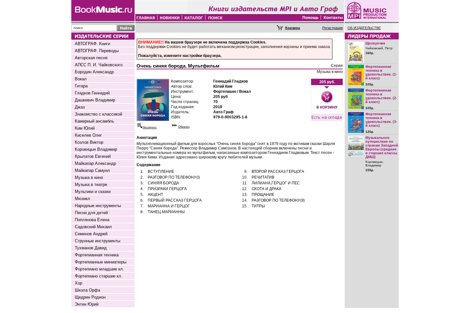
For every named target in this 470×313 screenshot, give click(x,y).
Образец (184, 126)
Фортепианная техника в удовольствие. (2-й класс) (381, 96)
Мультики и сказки (93, 191)
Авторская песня (91, 57)
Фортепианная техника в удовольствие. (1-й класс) (381, 72)
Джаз (80, 107)
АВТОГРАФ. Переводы (97, 50)
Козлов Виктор (89, 142)
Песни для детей (91, 212)
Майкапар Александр (95, 163)
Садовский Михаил (93, 226)
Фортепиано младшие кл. (99, 269)
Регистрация (332, 28)
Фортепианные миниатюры (100, 262)
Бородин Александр (94, 71)
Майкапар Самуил (92, 170)
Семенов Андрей (91, 233)
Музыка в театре (91, 184)
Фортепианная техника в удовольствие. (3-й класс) (381, 119)
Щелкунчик (375, 43)
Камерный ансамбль (94, 121)
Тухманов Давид (91, 247)
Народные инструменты (98, 205)
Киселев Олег (88, 135)
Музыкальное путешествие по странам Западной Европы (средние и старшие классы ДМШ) (381, 147)
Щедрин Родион (90, 297)
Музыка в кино (89, 177)
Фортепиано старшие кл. (98, 276)
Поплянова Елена (92, 219)
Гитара (81, 86)
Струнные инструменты (97, 240)
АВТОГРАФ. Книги (92, 43)
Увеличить (150, 127)
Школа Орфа (87, 290)
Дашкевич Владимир (95, 100)
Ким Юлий (85, 128)
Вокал (81, 78)
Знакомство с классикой (98, 114)
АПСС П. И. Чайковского (98, 64)
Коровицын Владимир (96, 149)
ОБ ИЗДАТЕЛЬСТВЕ (364, 28)
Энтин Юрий (86, 304)
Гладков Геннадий (92, 93)
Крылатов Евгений (93, 156)
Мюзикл (82, 198)
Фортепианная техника (97, 255)
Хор (78, 283)
